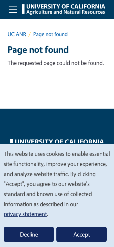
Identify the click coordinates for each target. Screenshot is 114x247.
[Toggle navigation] (13, 9)
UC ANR (17, 34)
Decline (29, 234)
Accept (81, 234)
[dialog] (57, 195)
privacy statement (25, 214)
